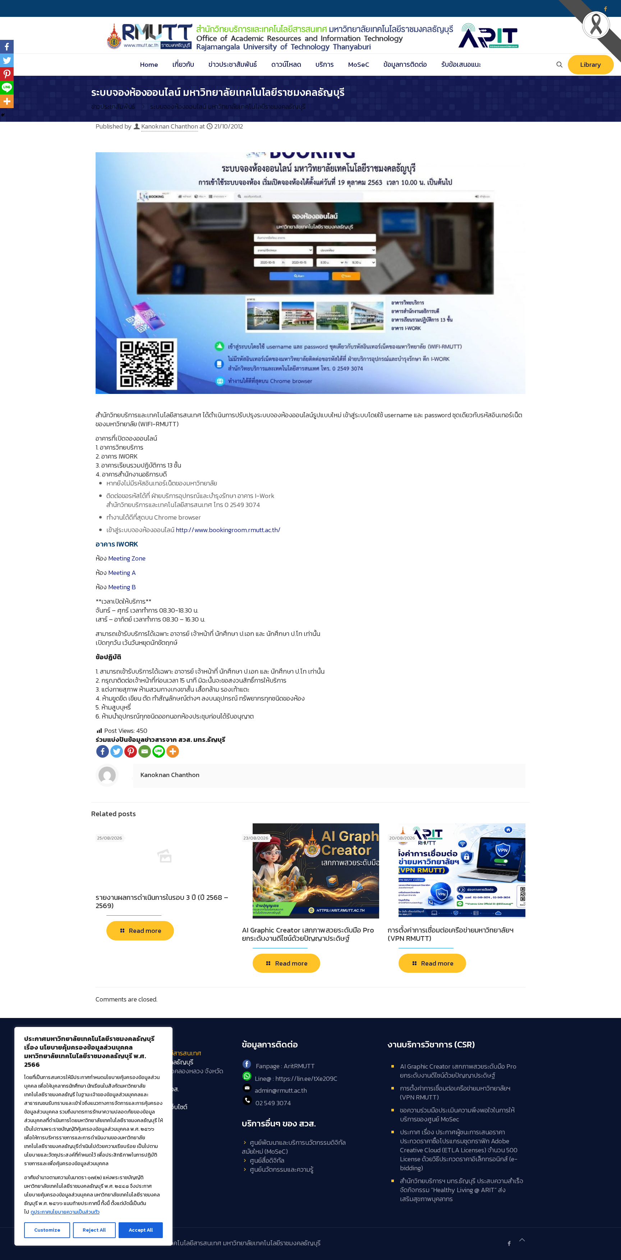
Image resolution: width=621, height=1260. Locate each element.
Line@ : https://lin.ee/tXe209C (296, 1078)
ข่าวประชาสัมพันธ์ (113, 106)
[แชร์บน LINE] (158, 751)
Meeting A (122, 572)
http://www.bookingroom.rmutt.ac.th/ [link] (228, 530)
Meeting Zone (127, 558)
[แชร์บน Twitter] (116, 751)
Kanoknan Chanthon (169, 126)
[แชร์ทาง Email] (144, 751)
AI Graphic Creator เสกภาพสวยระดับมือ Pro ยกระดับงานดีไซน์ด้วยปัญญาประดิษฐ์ (308, 934)
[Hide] (3, 115)
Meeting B (122, 587)
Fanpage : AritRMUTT (285, 1066)
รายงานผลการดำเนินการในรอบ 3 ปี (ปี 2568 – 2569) (162, 901)
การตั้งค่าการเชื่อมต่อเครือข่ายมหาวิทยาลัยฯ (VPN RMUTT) (451, 934)
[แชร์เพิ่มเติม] (172, 751)
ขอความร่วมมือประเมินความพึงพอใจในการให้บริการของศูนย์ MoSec (457, 1114)
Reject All (94, 1230)
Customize (47, 1230)
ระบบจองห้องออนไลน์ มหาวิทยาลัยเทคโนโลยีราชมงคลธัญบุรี (227, 106)
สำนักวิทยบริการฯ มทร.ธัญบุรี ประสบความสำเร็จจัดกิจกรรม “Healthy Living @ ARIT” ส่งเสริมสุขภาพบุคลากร (461, 1190)
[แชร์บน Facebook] (102, 751)
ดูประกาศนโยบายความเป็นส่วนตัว (65, 1212)
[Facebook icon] (509, 1243)
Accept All (141, 1230)
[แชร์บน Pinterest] (130, 751)
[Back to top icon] (522, 1239)
